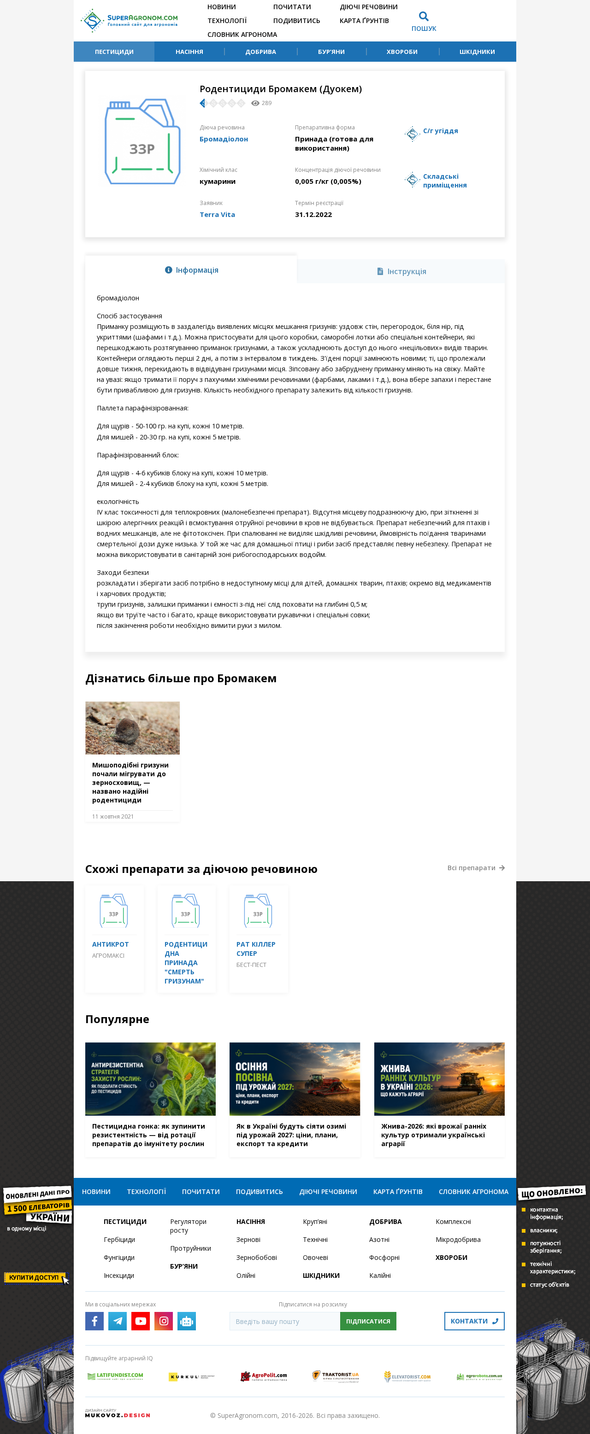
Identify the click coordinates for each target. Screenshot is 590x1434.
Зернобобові (256, 1257)
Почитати (292, 6)
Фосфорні (384, 1257)
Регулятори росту (188, 1226)
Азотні (379, 1239)
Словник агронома (242, 34)
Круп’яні (315, 1221)
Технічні (315, 1239)
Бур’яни (331, 51)
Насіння (189, 51)
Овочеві (315, 1257)
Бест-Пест (251, 964)
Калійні (380, 1275)
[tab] (191, 269)
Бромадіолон (224, 138)
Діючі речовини (369, 6)
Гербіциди (119, 1239)
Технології (227, 20)
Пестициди (114, 51)
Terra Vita (217, 214)
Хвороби (402, 51)
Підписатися (368, 1321)
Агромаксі (108, 955)
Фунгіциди (119, 1257)
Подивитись (296, 20)
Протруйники (190, 1248)
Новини (221, 6)
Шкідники (477, 51)
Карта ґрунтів (364, 20)
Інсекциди (119, 1275)
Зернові (248, 1239)
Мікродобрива (458, 1239)
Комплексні (453, 1221)
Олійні (245, 1275)
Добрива (260, 51)
